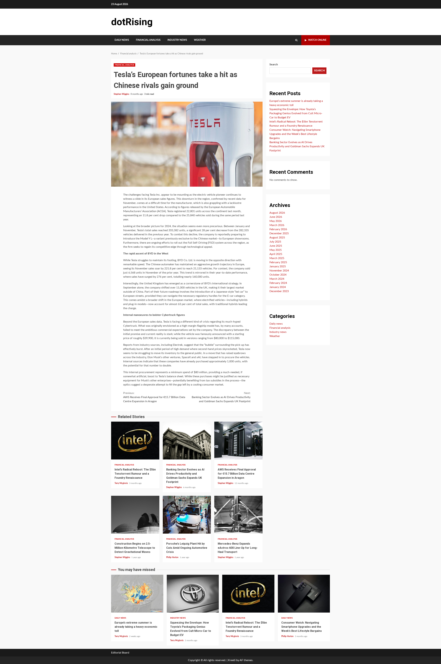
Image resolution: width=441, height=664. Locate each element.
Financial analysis (148, 40)
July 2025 (275, 241)
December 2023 (279, 291)
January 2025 (277, 266)
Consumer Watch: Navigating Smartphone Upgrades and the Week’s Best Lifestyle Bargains (294, 134)
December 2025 (279, 233)
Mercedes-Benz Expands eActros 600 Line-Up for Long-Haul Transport (238, 515)
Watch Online (317, 40)
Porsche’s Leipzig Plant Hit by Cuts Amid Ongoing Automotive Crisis (187, 515)
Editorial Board (120, 652)
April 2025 (275, 254)
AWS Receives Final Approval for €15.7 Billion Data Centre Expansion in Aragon (154, 397)
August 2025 (277, 237)
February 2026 (278, 229)
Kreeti (231, 660)
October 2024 (277, 274)
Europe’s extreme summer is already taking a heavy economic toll (137, 594)
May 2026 (275, 221)
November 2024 (279, 270)
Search (273, 64)
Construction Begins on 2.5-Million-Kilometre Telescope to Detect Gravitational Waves (135, 515)
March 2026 (276, 225)
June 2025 (275, 245)
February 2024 (278, 283)
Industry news (177, 40)
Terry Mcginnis (121, 483)
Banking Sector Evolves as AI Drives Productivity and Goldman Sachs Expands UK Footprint (221, 397)
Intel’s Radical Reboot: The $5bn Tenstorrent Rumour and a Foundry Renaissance (135, 440)
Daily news (122, 40)
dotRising (132, 22)
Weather (200, 40)
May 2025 (275, 250)
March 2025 (276, 258)
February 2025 (278, 262)
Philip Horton (172, 557)
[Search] (296, 40)
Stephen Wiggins (122, 94)
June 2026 (275, 217)
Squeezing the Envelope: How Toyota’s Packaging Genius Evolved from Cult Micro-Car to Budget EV (295, 113)
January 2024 (277, 287)
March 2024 (276, 278)
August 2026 (277, 212)
